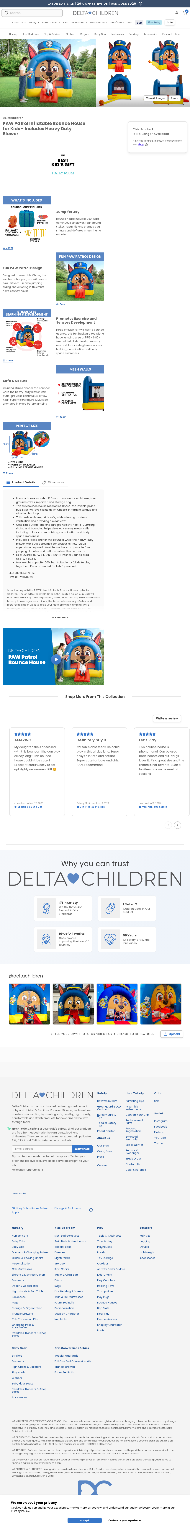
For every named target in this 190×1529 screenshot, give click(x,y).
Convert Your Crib (137, 1115)
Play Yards (18, 1372)
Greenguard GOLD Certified (109, 1108)
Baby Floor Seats (22, 1383)
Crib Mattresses (22, 1269)
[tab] (21, 482)
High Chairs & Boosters (26, 1367)
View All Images (155, 98)
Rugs (15, 1302)
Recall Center (106, 1131)
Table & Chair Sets (66, 1275)
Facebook (160, 1126)
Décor (58, 1280)
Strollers (70, 34)
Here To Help (50, 22)
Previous (169, 825)
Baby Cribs (18, 1241)
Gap (139, 23)
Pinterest (160, 1132)
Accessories (150, 34)
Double (144, 1247)
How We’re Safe (107, 1101)
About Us (17, 22)
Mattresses (118, 34)
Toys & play (104, 1241)
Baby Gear (100, 34)
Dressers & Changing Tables (30, 1252)
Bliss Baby (154, 22)
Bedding (134, 34)
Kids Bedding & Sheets (69, 1291)
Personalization (171, 34)
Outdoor (102, 1263)
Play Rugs (103, 1297)
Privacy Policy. (20, 1511)
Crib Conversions (73, 22)
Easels (101, 1252)
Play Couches (106, 1280)
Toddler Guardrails (66, 1356)
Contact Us (133, 1164)
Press (100, 1157)
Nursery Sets (20, 1236)
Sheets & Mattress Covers (28, 1275)
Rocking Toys (105, 1286)
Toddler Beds (63, 1247)
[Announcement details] (91, 1210)
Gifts (129, 22)
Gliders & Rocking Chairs (27, 1258)
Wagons (84, 34)
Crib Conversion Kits (25, 1319)
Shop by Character (67, 1314)
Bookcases (19, 1297)
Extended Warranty (132, 1138)
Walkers (17, 1378)
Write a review (167, 718)
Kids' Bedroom (31, 34)
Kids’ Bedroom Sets (67, 1236)
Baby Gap (18, 1247)
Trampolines (105, 1291)
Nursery (13, 34)
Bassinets (18, 1280)
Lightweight (147, 1252)
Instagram (161, 1121)
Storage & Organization (27, 1308)
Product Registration (133, 1130)
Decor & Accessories (25, 1286)
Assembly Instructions (133, 1108)
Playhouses (104, 1247)
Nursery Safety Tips (106, 1116)
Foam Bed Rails (64, 1302)
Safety (32, 22)
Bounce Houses (107, 1302)
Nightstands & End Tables (28, 1291)
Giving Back (104, 1151)
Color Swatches (136, 1170)
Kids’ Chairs (62, 1269)
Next (178, 825)
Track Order (133, 1158)
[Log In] (176, 13)
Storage (60, 1263)
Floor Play (103, 1314)
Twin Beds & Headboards (70, 1241)
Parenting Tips (98, 22)
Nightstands (62, 1258)
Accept (84, 1520)
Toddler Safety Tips (106, 1124)
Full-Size (145, 1236)
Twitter (158, 1143)
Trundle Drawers (22, 1314)
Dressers (60, 1252)
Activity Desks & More (111, 1269)
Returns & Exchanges (133, 1152)
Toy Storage (105, 1258)
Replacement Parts (134, 1121)
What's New (117, 22)
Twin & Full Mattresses (69, 1297)
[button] (53, 656)
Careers (102, 1165)
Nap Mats (61, 1319)
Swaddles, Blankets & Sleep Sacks (29, 1334)
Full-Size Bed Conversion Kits (73, 1361)
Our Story (103, 1145)
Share (174, 98)
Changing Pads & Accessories (23, 1326)
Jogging (145, 1241)
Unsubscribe (19, 1193)
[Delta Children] (52, 1095)
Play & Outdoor (52, 34)
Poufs (100, 1330)
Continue (82, 1149)
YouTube (160, 1138)
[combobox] (32, 13)
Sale (170, 22)
